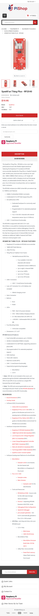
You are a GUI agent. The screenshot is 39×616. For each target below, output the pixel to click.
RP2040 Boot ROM (23, 493)
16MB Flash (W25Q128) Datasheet (22, 433)
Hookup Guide (11, 400)
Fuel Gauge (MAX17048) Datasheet (22, 450)
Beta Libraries (22, 480)
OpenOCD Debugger (24, 510)
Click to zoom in (20, 76)
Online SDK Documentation (20, 407)
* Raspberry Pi (14, 29)
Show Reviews (19, 158)
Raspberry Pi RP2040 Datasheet (21, 430)
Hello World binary (28, 534)
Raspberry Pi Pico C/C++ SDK (20, 409)
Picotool (20, 501)
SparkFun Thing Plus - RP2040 (13, 33)
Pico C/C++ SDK (16, 474)
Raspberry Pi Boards (29, 29)
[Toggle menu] (4, 16)
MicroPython (15, 459)
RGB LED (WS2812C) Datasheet (21, 447)
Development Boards (11, 31)
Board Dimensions (12, 397)
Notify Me (7, 137)
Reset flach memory (29, 552)
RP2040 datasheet (28, 388)
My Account (31, 1)
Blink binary (26, 531)
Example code (22, 462)
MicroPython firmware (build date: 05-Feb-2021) (29, 543)
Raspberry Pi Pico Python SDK (20, 418)
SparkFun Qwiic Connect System (21, 452)
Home (5, 29)
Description (19, 154)
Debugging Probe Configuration (27, 507)
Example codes (22, 477)
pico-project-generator (24, 513)
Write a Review (6, 97)
